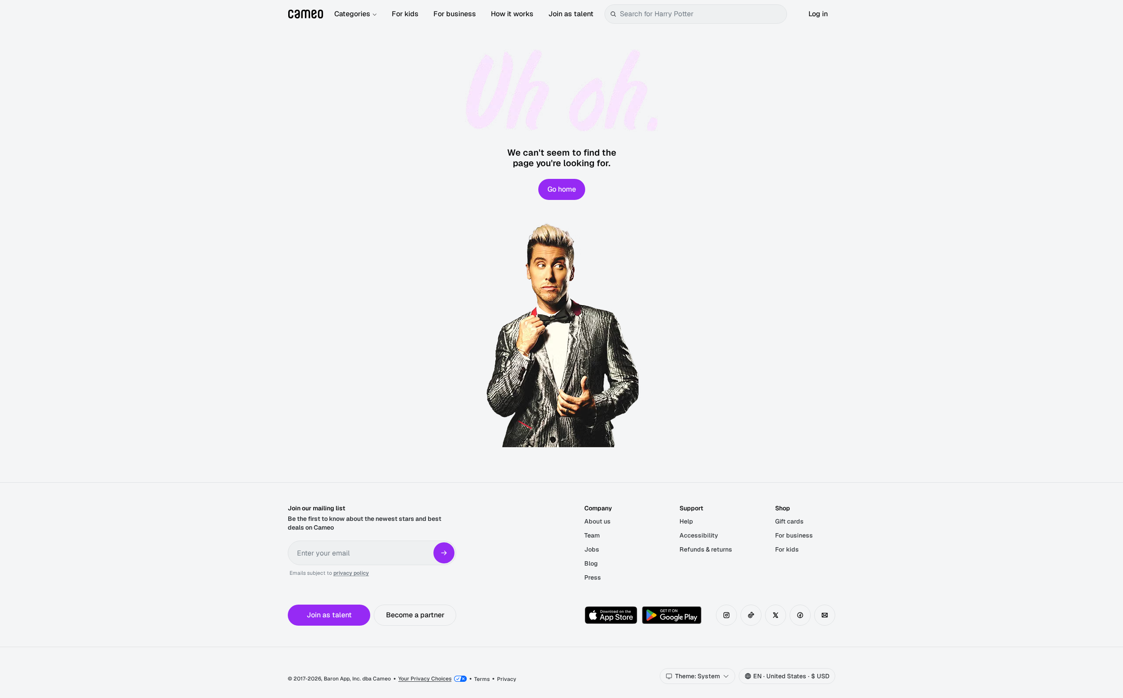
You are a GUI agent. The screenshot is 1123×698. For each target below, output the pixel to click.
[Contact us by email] (824, 615)
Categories (352, 13)
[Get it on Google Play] (671, 615)
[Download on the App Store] (611, 615)
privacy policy (351, 573)
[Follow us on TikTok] (751, 615)
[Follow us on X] (775, 615)
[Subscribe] (443, 552)
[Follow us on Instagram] (726, 615)
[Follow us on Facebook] (800, 615)
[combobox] (701, 14)
